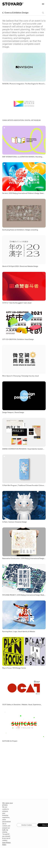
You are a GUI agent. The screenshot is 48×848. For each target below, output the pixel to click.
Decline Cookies (26, 825)
